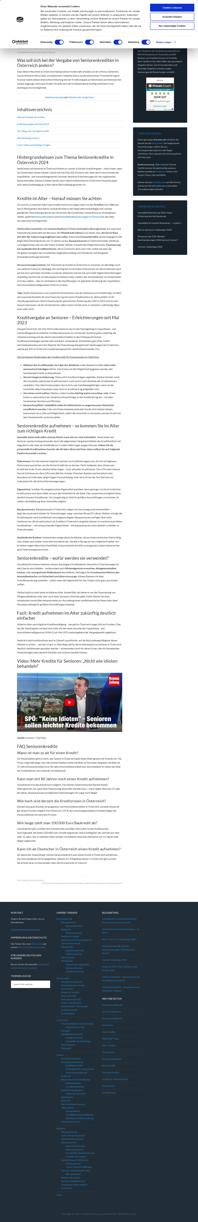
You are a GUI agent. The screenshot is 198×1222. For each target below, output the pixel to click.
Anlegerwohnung (74, 1037)
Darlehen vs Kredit (70, 936)
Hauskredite (67, 947)
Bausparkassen (68, 922)
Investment (62, 1020)
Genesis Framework (107, 1214)
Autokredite (67, 988)
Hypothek (66, 1100)
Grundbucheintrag (75, 1086)
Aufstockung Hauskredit (73, 1135)
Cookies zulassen (172, 7)
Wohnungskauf (73, 1163)
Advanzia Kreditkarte (112, 1018)
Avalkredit (66, 1076)
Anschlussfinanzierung (72, 1062)
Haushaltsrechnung (75, 1146)
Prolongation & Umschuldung (80, 1069)
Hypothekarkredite (75, 950)
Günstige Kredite (110, 1072)
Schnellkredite (109, 1092)
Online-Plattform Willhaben (79, 1167)
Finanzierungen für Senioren (69, 883)
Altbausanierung (69, 1132)
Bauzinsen (66, 929)
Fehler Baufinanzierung (72, 1139)
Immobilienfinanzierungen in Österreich (81, 216)
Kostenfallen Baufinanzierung (80, 1153)
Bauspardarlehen (74, 926)
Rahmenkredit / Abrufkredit (74, 1006)
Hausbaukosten (68, 1142)
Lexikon (60, 1055)
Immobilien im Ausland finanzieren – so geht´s (160, 223)
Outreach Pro (87, 1214)
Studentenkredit (69, 1010)
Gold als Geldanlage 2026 (150, 246)
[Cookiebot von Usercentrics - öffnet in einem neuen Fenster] (20, 42)
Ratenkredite (62, 978)
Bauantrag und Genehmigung (75, 1079)
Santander (157, 143)
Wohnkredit (67, 961)
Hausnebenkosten (75, 1149)
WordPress (123, 1214)
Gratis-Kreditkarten (111, 1011)
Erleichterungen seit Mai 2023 (33, 124)
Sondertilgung (73, 1111)
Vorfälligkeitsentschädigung (79, 1114)
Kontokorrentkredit (111, 1059)
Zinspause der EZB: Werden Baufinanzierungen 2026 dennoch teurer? (118, 950)
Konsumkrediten (44, 216)
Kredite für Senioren (95, 883)
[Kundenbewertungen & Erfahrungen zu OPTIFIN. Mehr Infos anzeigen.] (160, 94)
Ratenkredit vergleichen (81, 97)
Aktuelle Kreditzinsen (71, 981)
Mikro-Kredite (109, 1045)
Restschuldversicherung (73, 1104)
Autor (59, 1195)
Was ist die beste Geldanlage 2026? (155, 229)
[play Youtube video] (69, 702)
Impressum (37, 943)
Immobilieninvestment (72, 1034)
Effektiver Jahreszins (76, 1093)
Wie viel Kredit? (73, 1174)
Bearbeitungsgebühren (72, 1090)
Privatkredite (108, 1086)
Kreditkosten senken (76, 1156)
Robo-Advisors (68, 1044)
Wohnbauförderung (70, 1121)
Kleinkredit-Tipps (110, 1038)
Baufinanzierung (54, 97)
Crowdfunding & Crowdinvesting (77, 1023)
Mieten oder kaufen (70, 1177)
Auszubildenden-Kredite (73, 985)
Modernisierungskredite (77, 964)
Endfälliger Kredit (74, 1065)
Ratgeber (61, 1128)
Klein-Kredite (108, 1032)
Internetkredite (68, 995)
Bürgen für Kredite (70, 992)
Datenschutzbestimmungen (31, 947)
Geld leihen (107, 1025)
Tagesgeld (66, 1048)
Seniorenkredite (114, 883)
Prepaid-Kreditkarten (112, 1005)
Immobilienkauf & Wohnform (75, 1160)
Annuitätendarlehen (71, 1058)
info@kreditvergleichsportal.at (25, 929)
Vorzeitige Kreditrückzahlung (80, 1118)
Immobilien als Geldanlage (78, 1041)
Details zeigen (163, 42)
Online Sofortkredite (71, 1002)
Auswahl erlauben (172, 16)
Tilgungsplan (67, 1107)
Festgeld (65, 1030)
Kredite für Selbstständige (115, 1079)
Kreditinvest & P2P (75, 1027)
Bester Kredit (108, 1065)
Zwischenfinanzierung (76, 1072)
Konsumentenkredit (71, 999)
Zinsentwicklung (74, 933)
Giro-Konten (108, 1052)
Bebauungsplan (73, 1083)
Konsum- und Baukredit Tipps (75, 1170)
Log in (133, 1214)
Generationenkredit (70, 943)
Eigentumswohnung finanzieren (76, 940)
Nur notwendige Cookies (172, 26)
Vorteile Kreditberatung (72, 1181)
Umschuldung (67, 957)
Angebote (161, 171)
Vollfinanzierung (73, 954)
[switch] (89, 42)
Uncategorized (36, 880)
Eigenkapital (67, 1097)
